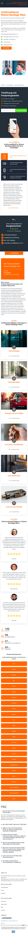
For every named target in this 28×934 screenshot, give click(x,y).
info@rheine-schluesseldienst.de (11, 274)
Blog (2, 907)
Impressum (3, 901)
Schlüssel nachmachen (14, 444)
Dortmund (14, 703)
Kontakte (3, 893)
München (14, 674)
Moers (14, 798)
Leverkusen (14, 742)
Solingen (14, 748)
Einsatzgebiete (4, 887)
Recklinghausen (14, 764)
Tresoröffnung (14, 382)
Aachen (14, 776)
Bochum (14, 708)
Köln (14, 680)
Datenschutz (4, 904)
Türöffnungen (14, 351)
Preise (2, 890)
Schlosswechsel (14, 476)
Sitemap (3, 910)
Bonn (14, 719)
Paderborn (14, 753)
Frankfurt (14, 686)
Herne (14, 736)
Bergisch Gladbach (14, 793)
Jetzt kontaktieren (13, 208)
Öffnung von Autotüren (14, 413)
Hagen (14, 725)
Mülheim (14, 731)
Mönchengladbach (14, 787)
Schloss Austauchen (14, 507)
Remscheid (14, 781)
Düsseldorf (14, 697)
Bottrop (14, 770)
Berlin (14, 663)
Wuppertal (14, 714)
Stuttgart (14, 691)
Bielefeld (14, 759)
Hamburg (14, 669)
